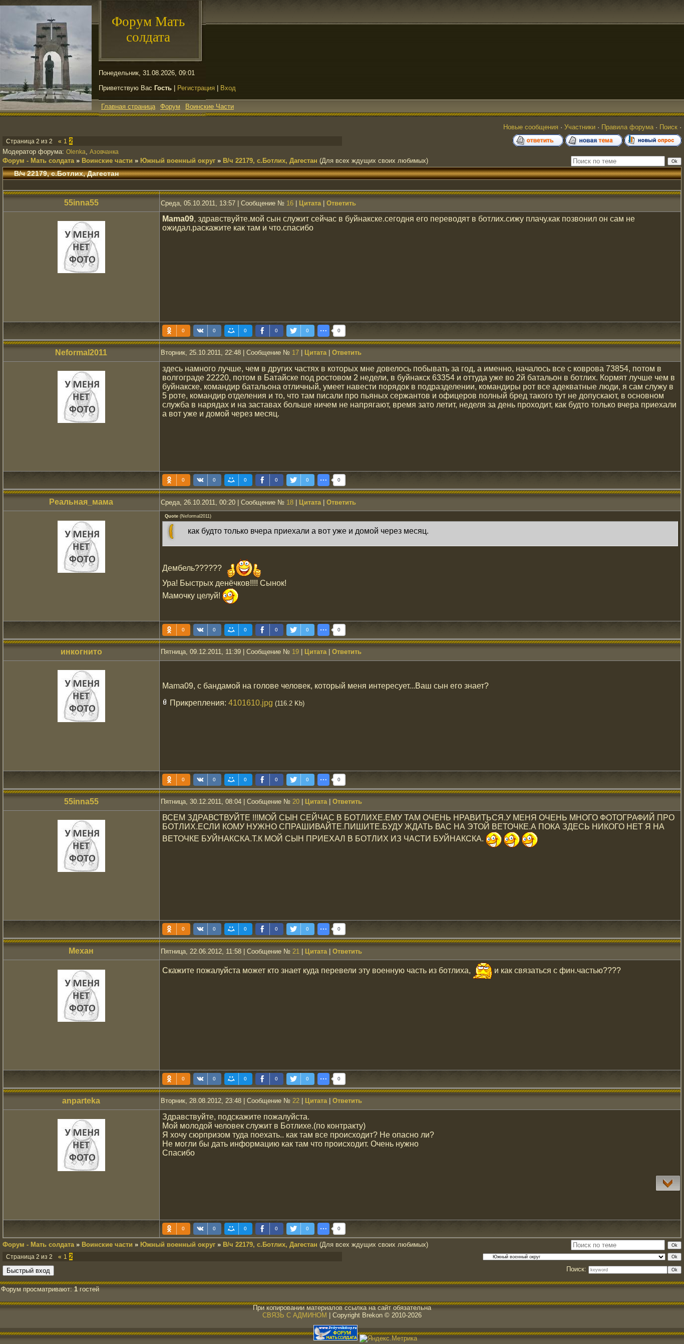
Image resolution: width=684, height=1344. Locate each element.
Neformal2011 (81, 352)
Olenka (76, 151)
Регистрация (196, 88)
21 (295, 951)
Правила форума (627, 127)
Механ (81, 951)
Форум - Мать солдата (38, 160)
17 (295, 352)
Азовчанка (104, 151)
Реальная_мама (81, 502)
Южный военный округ (177, 160)
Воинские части (107, 160)
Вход (228, 88)
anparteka (81, 1100)
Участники (579, 127)
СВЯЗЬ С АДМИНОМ (294, 1315)
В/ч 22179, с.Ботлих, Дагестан (270, 160)
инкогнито (81, 651)
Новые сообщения (530, 127)
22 (295, 1100)
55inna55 (81, 202)
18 (289, 502)
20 (295, 801)
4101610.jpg (250, 703)
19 (295, 651)
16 (289, 203)
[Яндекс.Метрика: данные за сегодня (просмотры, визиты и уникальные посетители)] (388, 1338)
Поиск (668, 127)
